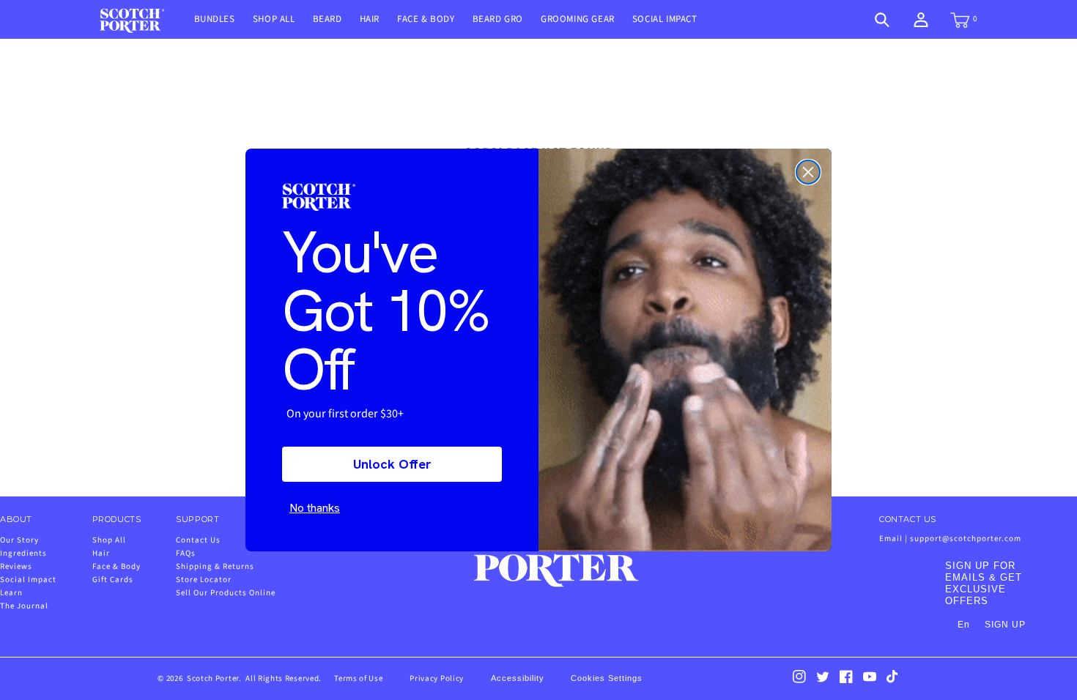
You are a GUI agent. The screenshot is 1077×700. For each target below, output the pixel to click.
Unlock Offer (392, 463)
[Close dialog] (808, 172)
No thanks (314, 507)
